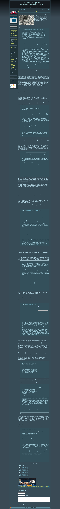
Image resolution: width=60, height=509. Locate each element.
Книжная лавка (12, 80)
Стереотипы (12, 62)
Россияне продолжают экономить (31, 304)
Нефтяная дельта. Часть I (13, 43)
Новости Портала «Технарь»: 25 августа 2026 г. (14, 30)
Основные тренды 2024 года (13, 41)
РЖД (11, 72)
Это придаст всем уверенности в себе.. (31, 429)
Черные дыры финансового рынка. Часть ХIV (28, 11)
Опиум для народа (13, 65)
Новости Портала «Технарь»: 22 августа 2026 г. (14, 34)
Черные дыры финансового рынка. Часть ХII (24, 473)
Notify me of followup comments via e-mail (25, 504)
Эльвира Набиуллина (21, 487)
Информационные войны (35, 486)
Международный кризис (45, 9)
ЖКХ (11, 71)
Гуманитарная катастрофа (30, 486)
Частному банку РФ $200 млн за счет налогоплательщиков (34, 29)
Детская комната (12, 52)
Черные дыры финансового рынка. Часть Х (24, 472)
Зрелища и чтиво (13, 61)
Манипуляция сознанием (13, 59)
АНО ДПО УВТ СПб (13, 47)
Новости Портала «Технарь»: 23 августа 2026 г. (14, 33)
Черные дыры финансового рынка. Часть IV (24, 468)
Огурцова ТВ (12, 64)
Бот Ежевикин (15, 40)
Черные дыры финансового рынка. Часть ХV (24, 475)
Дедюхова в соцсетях (13, 60)
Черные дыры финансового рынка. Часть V (24, 469)
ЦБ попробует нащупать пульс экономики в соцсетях (33, 210)
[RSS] (10, 507)
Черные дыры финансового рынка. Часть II (24, 467)
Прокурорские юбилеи (22, 9)
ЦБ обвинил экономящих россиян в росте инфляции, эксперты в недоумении (36, 261)
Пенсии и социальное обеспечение (13, 66)
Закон (11, 54)
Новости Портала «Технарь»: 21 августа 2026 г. (14, 35)
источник (33, 135)
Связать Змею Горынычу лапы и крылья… (32, 385)
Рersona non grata (12, 69)
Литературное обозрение (13, 58)
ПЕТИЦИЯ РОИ (12, 67)
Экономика (47, 486)
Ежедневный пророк (31, 507)
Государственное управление (14, 49)
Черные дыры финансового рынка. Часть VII (24, 470)
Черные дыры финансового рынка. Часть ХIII (24, 474)
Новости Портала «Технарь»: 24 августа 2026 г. (14, 31)
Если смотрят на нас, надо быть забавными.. (32, 106)
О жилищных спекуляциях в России (14, 39)
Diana (23, 12)
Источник (42, 67)
